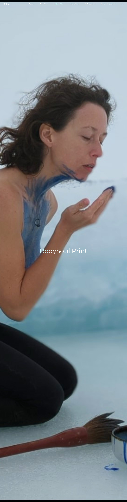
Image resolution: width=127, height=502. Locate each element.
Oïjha (7, 4)
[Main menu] (122, 4)
